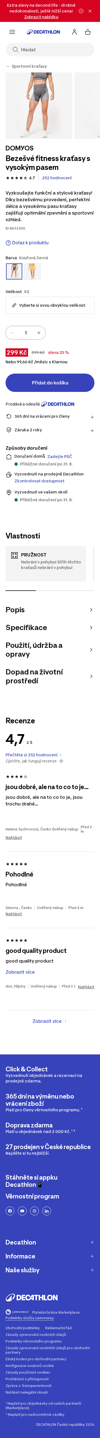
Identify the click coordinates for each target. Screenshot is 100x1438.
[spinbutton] (25, 332)
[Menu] (12, 32)
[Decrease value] (12, 332)
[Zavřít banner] (90, 11)
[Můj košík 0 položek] (87, 32)
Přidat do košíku (50, 383)
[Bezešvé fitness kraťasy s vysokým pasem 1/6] (39, 105)
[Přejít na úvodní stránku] (43, 31)
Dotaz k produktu (30, 242)
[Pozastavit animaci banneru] (81, 11)
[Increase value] (39, 332)
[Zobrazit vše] (8, 66)
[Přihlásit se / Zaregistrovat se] (74, 32)
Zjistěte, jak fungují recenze (31, 761)
